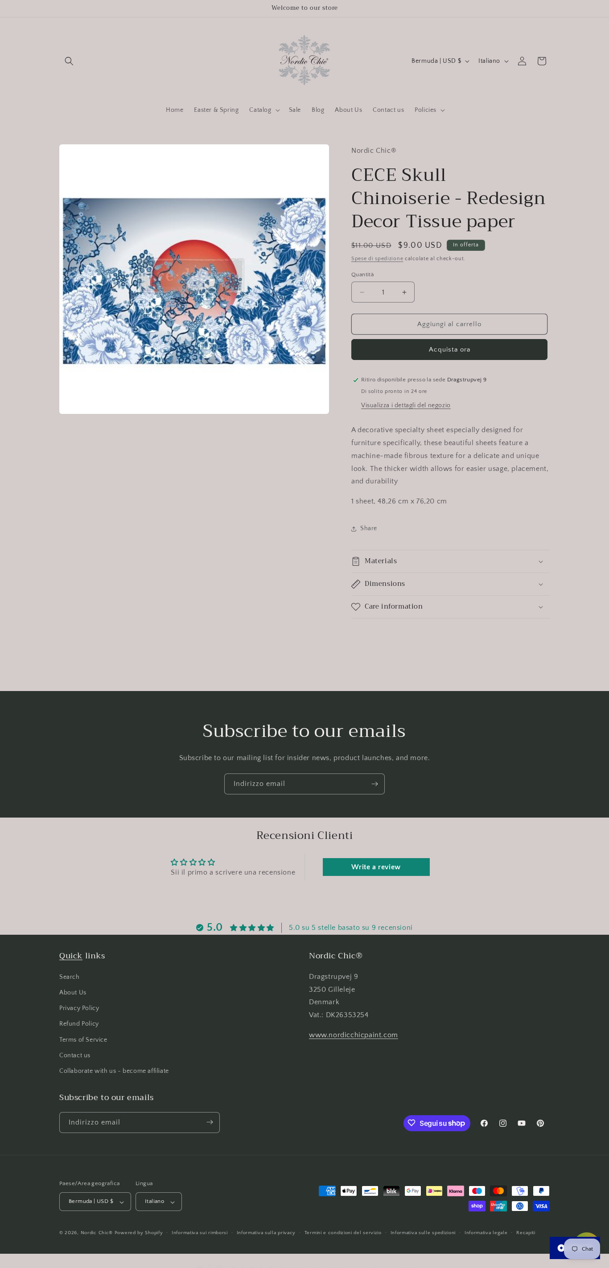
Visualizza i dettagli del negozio (406, 405)
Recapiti (525, 1232)
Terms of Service (83, 1039)
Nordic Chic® (97, 1233)
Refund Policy (79, 1023)
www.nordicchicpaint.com (353, 1035)
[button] (69, 61)
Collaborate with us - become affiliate (114, 1071)
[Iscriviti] (374, 783)
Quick (70, 956)
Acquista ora (449, 349)
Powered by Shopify (139, 1233)
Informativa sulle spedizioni (423, 1232)
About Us (72, 992)
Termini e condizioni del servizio (343, 1232)
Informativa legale (486, 1232)
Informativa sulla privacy (266, 1232)
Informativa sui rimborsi (200, 1232)
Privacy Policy (79, 1008)
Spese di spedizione (377, 259)
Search (69, 976)
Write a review (375, 867)
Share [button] (368, 528)
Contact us (75, 1055)
